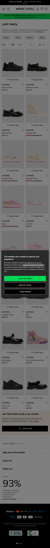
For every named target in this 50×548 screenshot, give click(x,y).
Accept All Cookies (25, 278)
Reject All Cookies (25, 285)
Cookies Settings (25, 292)
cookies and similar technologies (33, 265)
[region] (25, 274)
